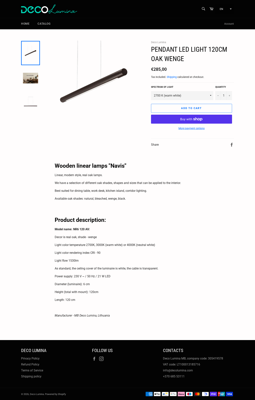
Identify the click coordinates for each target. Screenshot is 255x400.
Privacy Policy (30, 358)
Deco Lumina (37, 394)
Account (229, 23)
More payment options (191, 128)
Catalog (44, 23)
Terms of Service (32, 370)
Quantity (220, 87)
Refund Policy (30, 364)
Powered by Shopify (55, 394)
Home (25, 23)
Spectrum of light (162, 87)
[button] (224, 9)
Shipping (172, 76)
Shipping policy (31, 376)
